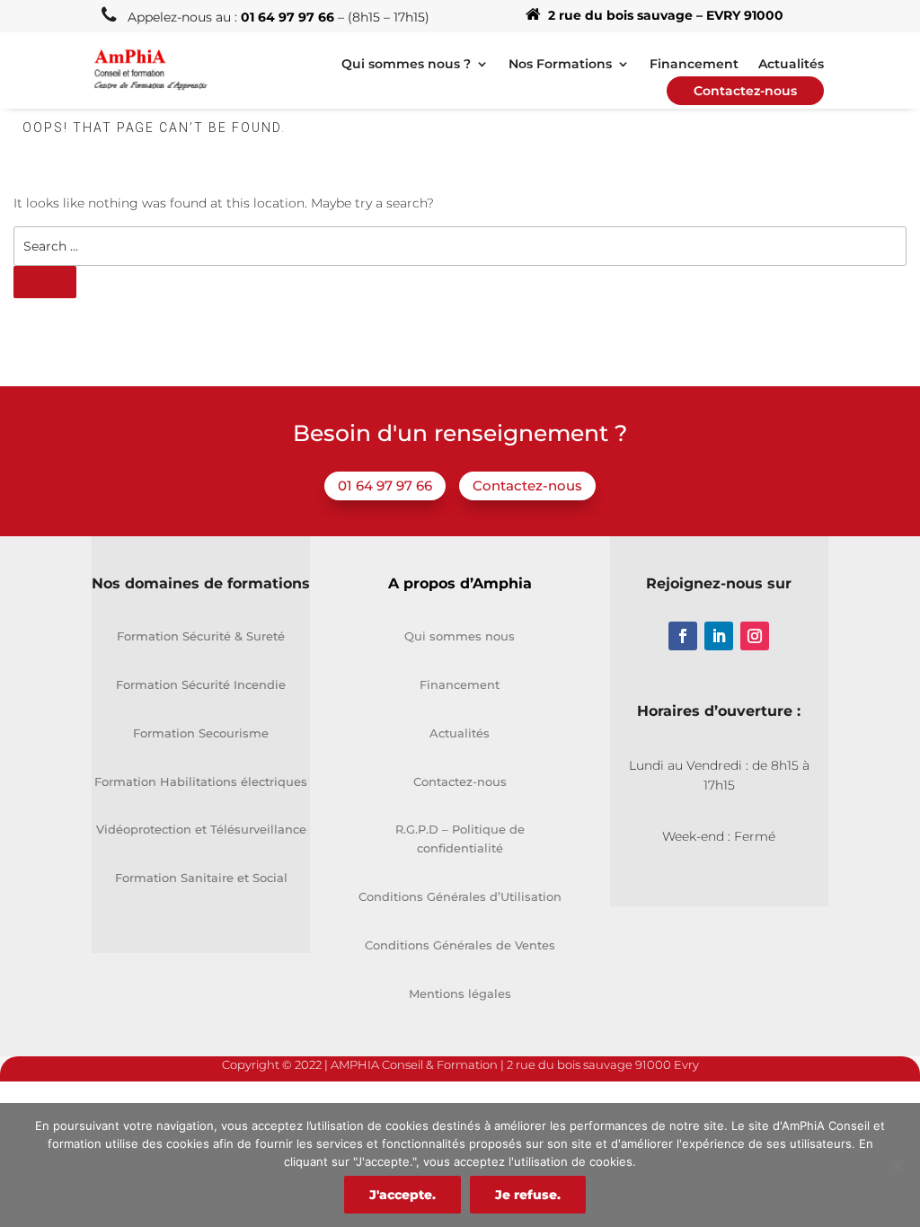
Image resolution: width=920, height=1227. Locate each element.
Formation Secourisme (201, 733)
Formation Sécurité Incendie (201, 684)
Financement (694, 64)
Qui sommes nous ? (406, 64)
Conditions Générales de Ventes (460, 945)
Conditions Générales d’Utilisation (460, 896)
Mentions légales (460, 993)
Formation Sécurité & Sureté (201, 636)
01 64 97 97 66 (385, 485)
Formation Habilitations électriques (200, 781)
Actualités (791, 64)
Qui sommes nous (459, 636)
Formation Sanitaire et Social (201, 877)
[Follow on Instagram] (754, 636)
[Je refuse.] (898, 1165)
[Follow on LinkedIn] (718, 636)
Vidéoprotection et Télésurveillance (201, 829)
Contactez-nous (527, 485)
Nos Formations (560, 64)
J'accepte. (402, 1195)
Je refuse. (528, 1195)
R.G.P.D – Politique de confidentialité (460, 838)
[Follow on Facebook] (682, 636)
